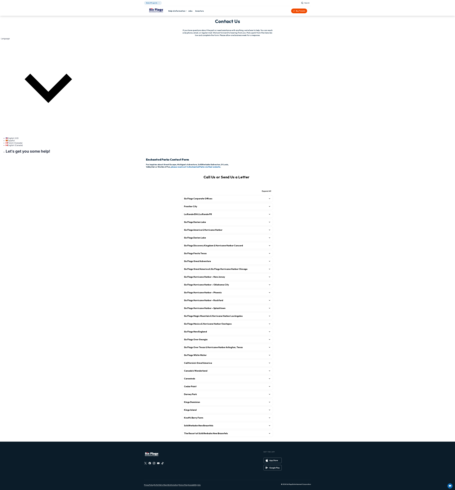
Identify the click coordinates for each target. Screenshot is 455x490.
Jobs (199, 485)
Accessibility (192, 485)
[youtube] (158, 463)
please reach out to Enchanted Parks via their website (195, 167)
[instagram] (154, 463)
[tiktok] (162, 463)
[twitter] (145, 463)
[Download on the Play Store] (273, 467)
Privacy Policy (148, 485)
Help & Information (176, 11)
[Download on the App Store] (273, 460)
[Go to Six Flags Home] (156, 10)
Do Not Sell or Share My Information (166, 485)
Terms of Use (183, 485)
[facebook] (149, 463)
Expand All (266, 191)
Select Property (151, 3)
